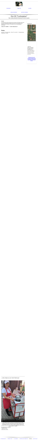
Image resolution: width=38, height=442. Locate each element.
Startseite (8, 8)
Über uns (19, 8)
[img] (19, 4)
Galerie (29, 8)
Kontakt (35, 438)
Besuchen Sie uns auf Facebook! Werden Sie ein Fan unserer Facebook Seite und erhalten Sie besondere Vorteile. (32, 59)
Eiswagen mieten (14, 12)
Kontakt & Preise (24, 12)
